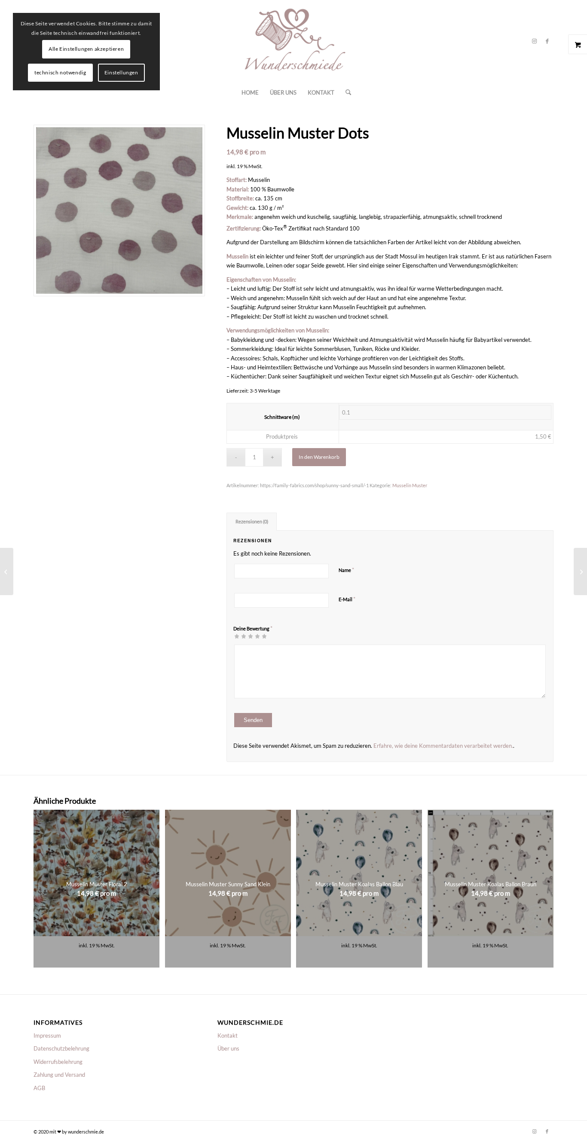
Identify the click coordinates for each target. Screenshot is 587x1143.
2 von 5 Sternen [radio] (240, 636)
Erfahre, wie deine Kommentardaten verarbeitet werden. (443, 745)
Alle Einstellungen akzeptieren (86, 49)
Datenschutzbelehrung (61, 1048)
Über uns (228, 1048)
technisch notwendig (60, 72)
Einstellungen (121, 72)
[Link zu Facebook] (547, 40)
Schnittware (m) (282, 417)
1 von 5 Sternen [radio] (236, 636)
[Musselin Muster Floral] (580, 571)
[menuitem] (250, 92)
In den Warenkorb (319, 457)
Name (346, 569)
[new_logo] (293, 41)
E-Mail (347, 599)
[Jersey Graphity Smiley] (6, 571)
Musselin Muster (409, 485)
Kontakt (227, 1035)
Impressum (47, 1035)
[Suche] (345, 92)
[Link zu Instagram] (534, 40)
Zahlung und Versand (59, 1074)
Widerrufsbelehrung (58, 1061)
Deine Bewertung (252, 628)
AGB (39, 1088)
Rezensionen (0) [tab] (251, 521)
